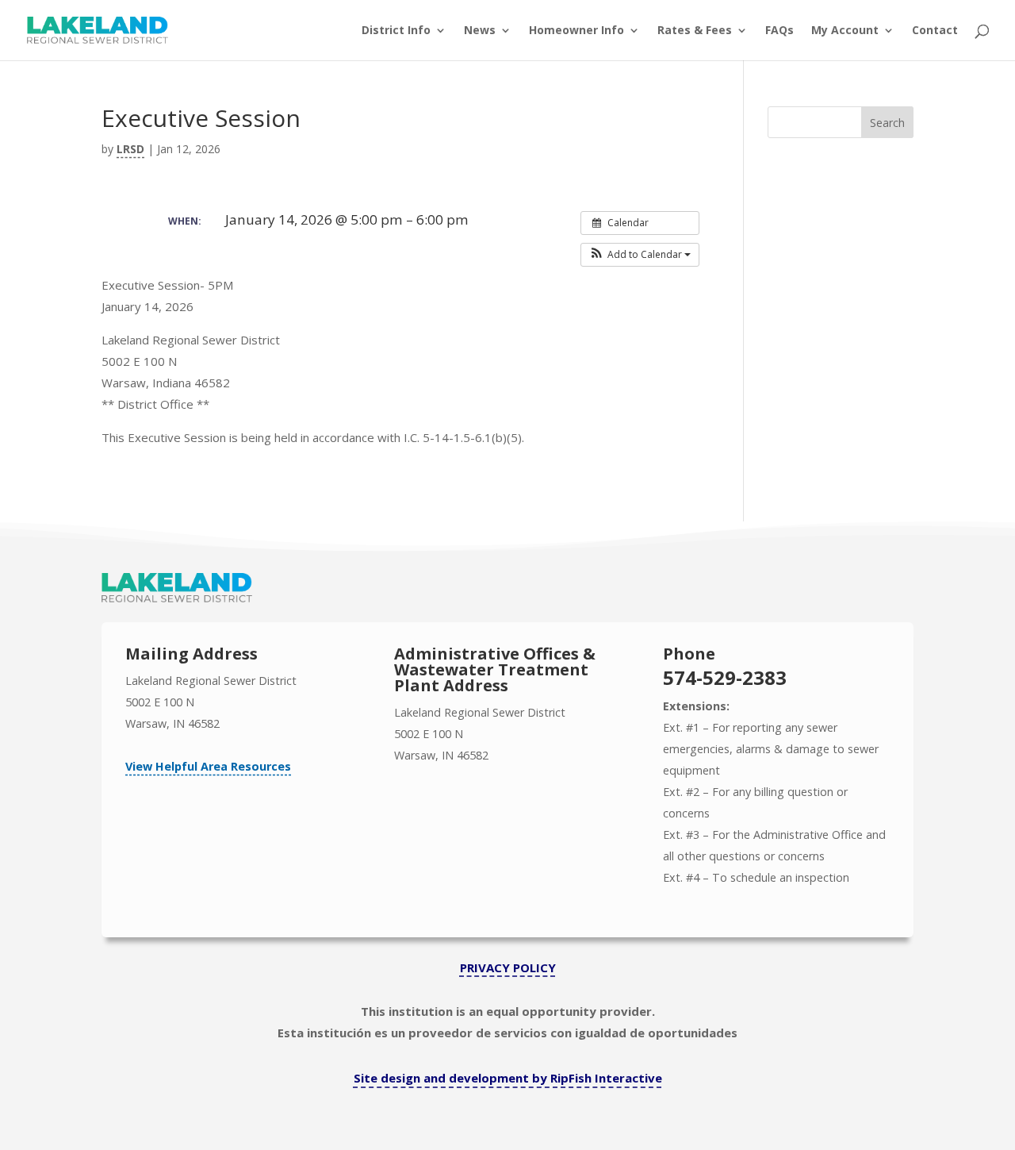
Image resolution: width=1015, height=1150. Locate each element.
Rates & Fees (694, 31)
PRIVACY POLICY (508, 967)
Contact (935, 31)
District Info (396, 31)
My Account (845, 31)
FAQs (779, 31)
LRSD (130, 148)
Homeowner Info (576, 31)
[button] (640, 255)
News (480, 31)
